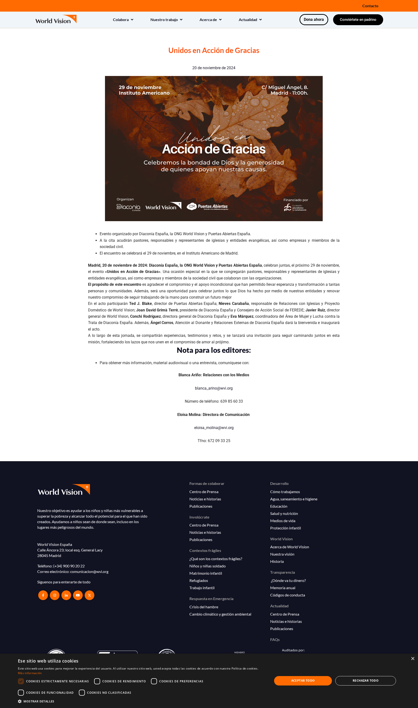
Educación (278, 506)
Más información (30, 673)
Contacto (370, 5)
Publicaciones (200, 506)
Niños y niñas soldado (207, 566)
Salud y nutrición (284, 513)
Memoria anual (282, 587)
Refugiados (198, 580)
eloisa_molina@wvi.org (214, 427)
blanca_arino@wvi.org (214, 388)
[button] (123, 19)
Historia (277, 561)
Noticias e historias (205, 499)
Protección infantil (285, 528)
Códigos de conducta (287, 595)
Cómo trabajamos (285, 491)
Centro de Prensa (203, 491)
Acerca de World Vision (289, 546)
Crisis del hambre (203, 606)
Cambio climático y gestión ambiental (220, 614)
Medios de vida (282, 520)
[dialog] (209, 681)
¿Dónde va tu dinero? (288, 580)
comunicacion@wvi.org (89, 571)
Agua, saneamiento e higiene (293, 499)
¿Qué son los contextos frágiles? (215, 558)
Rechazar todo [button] (366, 680)
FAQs (275, 639)
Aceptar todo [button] (303, 680)
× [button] (412, 659)
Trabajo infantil (202, 587)
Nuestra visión (282, 554)
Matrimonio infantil (205, 573)
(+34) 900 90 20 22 (69, 566)
